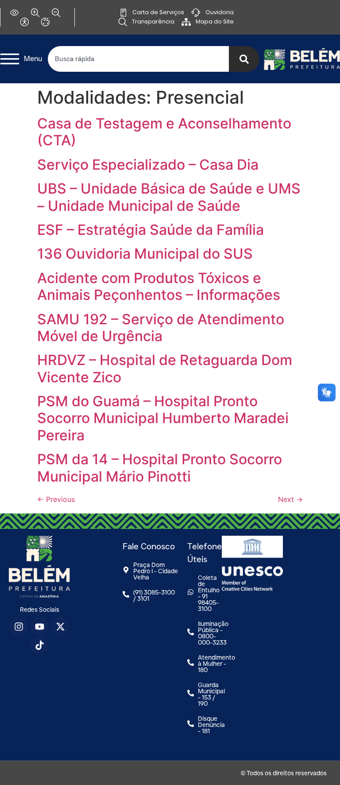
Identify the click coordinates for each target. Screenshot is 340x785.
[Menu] (9, 59)
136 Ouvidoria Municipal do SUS (145, 253)
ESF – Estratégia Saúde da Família (150, 229)
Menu (33, 58)
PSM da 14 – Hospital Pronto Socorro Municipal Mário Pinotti (159, 468)
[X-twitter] (60, 626)
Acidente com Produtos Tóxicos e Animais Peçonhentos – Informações (158, 286)
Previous (56, 499)
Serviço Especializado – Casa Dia (148, 164)
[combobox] (138, 59)
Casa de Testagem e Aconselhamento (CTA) (164, 132)
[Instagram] (18, 626)
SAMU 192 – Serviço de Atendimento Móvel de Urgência (160, 328)
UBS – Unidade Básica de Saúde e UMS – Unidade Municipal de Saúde (169, 197)
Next (290, 499)
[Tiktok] (39, 645)
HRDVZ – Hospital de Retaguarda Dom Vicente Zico (164, 368)
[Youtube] (39, 626)
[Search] (244, 59)
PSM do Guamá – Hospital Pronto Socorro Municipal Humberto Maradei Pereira (163, 418)
